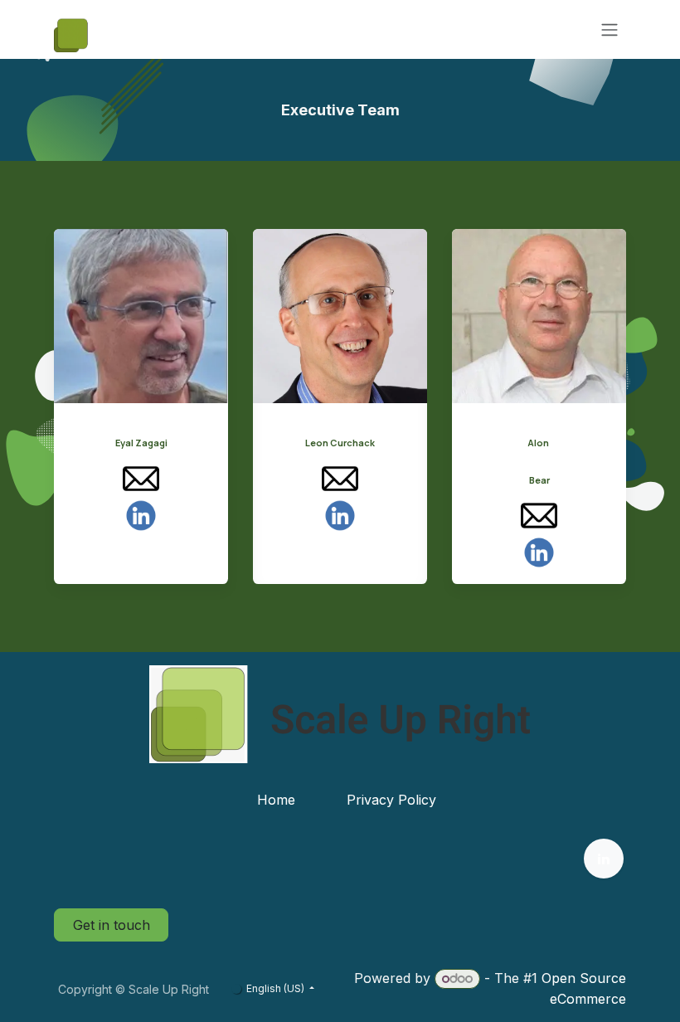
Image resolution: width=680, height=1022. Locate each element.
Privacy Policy (391, 799)
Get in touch (111, 925)
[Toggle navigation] (609, 29)
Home (276, 799)
